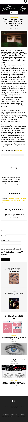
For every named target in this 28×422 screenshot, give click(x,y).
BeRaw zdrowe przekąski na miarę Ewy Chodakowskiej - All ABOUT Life (13, 200)
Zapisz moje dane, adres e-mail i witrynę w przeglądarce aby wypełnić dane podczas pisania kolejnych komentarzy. (13, 251)
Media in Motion (22, 416)
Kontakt (20, 1)
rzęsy (15, 155)
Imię (3, 231)
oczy (3, 155)
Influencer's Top (14, 335)
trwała (21, 155)
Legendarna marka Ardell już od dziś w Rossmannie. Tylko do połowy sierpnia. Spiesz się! (14, 383)
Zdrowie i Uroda (14, 17)
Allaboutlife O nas (13, 1)
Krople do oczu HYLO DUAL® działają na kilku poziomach (14, 338)
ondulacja (9, 155)
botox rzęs (18, 150)
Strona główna (4, 1)
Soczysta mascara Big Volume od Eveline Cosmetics (14, 360)
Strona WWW (5, 240)
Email (3, 236)
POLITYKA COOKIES (14, 406)
